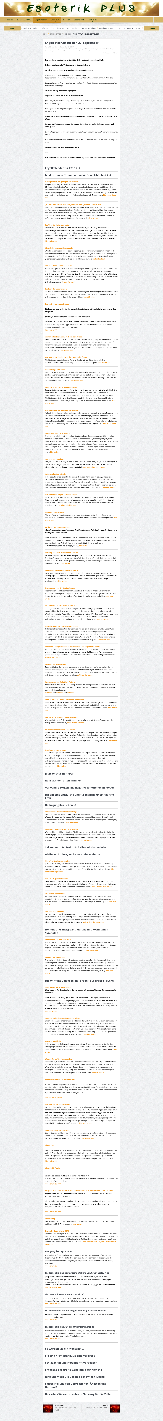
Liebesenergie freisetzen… (55, 369)
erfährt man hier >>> (75, 723)
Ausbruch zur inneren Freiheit (57, 527)
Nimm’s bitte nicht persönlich (57, 861)
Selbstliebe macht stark (55, 894)
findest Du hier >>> (91, 297)
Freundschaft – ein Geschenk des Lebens (61, 626)
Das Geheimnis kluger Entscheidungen (61, 494)
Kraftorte (93, 49)
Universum (55, 20)
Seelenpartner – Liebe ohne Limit (58, 266)
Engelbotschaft (41, 20)
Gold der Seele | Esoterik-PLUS (65, 1409)
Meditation (48, 51)
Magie (112, 49)
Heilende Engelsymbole (54, 512)
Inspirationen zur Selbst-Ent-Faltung (60, 682)
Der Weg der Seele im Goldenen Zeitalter (61, 553)
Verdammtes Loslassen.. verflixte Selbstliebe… (64, 337)
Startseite (9, 20)
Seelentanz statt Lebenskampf (57, 433)
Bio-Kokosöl (50, 1145)
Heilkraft (66, 20)
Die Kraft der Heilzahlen (55, 957)
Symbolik (86, 51)
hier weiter (62, 581)
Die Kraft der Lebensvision (56, 289)
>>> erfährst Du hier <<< (102, 887)
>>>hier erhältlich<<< (53, 1097)
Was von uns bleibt (53, 1041)
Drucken (107, 53)
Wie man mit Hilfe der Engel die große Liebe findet (66, 357)
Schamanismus (68, 51)
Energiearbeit (51, 49)
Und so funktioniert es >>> (94, 467)
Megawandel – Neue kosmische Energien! (62, 811)
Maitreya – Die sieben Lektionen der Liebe (62, 1018)
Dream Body (50, 1218)
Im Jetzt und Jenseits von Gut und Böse (61, 606)
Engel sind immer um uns (55, 750)
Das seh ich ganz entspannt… (57, 879)
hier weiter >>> (95, 218)
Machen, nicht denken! (54, 459)
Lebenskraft (79, 20)
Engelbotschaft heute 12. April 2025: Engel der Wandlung (31, 28)
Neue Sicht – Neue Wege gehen (58, 987)
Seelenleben (78, 51)
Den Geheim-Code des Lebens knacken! (61, 717)
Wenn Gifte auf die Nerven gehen (58, 1059)
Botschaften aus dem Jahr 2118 (58, 939)
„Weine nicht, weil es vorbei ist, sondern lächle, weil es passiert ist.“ (73, 205)
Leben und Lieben (103, 49)
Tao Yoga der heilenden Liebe (57, 225)
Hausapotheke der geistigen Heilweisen (61, 181)
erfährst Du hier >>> (53, 657)
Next (104, 1405)
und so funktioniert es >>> (93, 922)
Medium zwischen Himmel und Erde (60, 730)
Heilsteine (86, 49)
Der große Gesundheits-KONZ (57, 1231)
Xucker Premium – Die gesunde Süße (60, 1079)
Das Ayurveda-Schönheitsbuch (57, 1104)
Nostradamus (57, 51)
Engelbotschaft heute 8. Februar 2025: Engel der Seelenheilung (124, 28)
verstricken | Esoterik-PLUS (96, 1407)
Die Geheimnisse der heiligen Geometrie (61, 570)
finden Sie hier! (98, 259)
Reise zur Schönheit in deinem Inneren (61, 387)
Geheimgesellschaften (74, 49)
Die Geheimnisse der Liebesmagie (59, 248)
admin (54, 47)
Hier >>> (48, 693)
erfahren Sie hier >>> (67, 505)
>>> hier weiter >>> (53, 1266)
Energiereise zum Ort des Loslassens (60, 588)
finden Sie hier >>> (69, 282)
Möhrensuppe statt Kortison (56, 1130)
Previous (60, 1405)
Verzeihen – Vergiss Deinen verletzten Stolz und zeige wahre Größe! (72, 646)
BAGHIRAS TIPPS (24, 20)
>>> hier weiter (109, 487)
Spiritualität (92, 20)
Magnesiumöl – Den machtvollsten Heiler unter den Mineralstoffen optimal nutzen (79, 1191)
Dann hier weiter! (72, 822)
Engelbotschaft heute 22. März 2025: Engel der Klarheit (76, 28)
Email (116, 53)
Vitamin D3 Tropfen (53, 1168)
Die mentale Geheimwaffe (55, 664)
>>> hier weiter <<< (53, 1184)
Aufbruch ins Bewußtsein (55, 474)
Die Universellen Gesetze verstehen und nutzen (64, 699)
